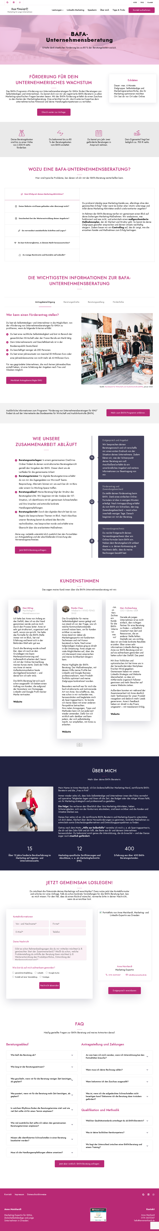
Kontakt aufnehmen (141, 10)
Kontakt (150, 2)
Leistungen (57, 10)
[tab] (42, 194)
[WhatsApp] (20, 2)
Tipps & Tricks (119, 10)
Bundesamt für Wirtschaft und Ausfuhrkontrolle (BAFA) (124, 387)
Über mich (104, 10)
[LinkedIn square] (14, 2)
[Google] (7, 2)
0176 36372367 (114, 975)
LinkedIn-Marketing (75, 10)
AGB (135, 2)
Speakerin (92, 10)
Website (17, 701)
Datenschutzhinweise (36, 1194)
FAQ (142, 2)
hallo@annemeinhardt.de (137, 975)
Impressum (19, 1194)
